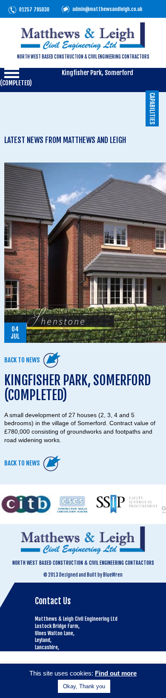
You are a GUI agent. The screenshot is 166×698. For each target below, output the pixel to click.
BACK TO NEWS (22, 360)
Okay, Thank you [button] (84, 686)
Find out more (116, 673)
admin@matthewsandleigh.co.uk (107, 9)
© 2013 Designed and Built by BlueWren (83, 575)
